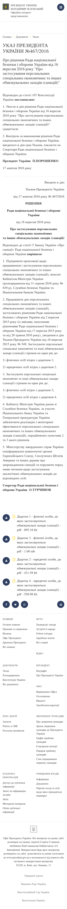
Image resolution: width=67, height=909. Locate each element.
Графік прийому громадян (45, 739)
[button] (15, 604)
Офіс (39, 686)
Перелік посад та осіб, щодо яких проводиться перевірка (49, 791)
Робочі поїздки (44, 633)
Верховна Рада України (33, 884)
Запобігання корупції (47, 705)
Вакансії (40, 700)
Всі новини (9, 647)
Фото (39, 619)
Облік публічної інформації (11, 810)
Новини (8, 619)
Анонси (7, 721)
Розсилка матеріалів (13, 730)
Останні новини (11, 624)
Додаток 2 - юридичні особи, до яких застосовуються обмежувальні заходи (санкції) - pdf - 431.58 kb (39, 566)
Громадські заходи (46, 624)
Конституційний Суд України (33, 892)
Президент (43, 665)
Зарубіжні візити (45, 638)
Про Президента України (49, 675)
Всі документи (10, 684)
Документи (22, 36)
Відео (39, 653)
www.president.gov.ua (18, 857)
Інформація (42, 779)
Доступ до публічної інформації (14, 784)
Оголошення (43, 696)
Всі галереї (42, 642)
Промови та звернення (15, 629)
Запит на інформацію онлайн (14, 792)
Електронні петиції (46, 746)
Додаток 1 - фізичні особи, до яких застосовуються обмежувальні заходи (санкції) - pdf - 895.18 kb (39, 523)
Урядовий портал (33, 875)
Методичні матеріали (14, 803)
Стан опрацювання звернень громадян (46, 760)
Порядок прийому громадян (46, 752)
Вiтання (7, 633)
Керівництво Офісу (46, 691)
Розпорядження (11, 675)
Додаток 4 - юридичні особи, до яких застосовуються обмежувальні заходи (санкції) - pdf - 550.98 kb (39, 587)
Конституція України (14, 679)
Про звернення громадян (49, 721)
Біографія (41, 670)
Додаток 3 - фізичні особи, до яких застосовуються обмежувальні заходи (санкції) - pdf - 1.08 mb (39, 544)
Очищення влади (47, 773)
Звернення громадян (50, 716)
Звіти (5, 799)
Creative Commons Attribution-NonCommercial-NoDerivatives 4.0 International (33, 845)
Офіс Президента (12, 638)
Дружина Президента (14, 642)
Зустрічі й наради (45, 629)
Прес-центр (10, 716)
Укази (36, 36)
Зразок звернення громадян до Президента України (49, 729)
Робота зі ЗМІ (10, 726)
